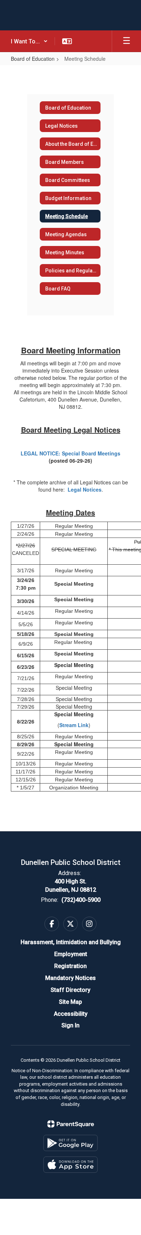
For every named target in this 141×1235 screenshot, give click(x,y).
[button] (29, 41)
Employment (70, 954)
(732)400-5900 (81, 899)
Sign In (70, 1025)
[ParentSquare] (71, 1124)
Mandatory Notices (70, 978)
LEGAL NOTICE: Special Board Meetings (70, 453)
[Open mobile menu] (126, 41)
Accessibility (70, 1013)
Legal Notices (85, 489)
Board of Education (33, 58)
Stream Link (74, 725)
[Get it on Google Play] (70, 1143)
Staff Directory (70, 989)
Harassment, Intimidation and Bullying (71, 942)
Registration (70, 966)
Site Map (70, 1001)
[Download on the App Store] (70, 1165)
